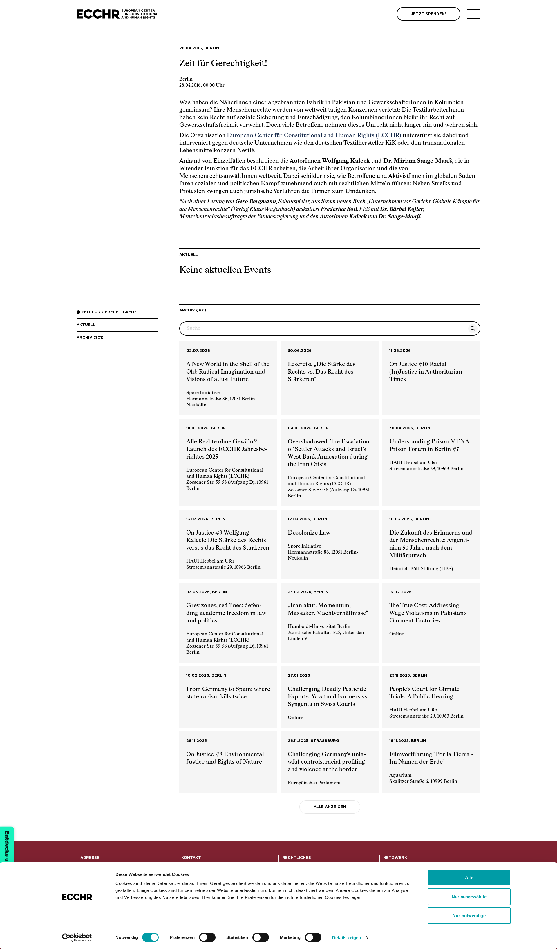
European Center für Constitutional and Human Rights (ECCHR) (314, 135)
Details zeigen (346, 937)
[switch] (207, 937)
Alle (469, 877)
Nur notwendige (469, 915)
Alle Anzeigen (330, 807)
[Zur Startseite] (118, 14)
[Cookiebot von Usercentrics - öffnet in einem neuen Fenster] (77, 937)
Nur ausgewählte (469, 896)
